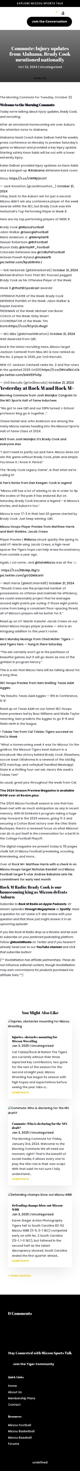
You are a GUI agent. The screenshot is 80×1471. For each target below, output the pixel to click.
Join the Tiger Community (33, 1364)
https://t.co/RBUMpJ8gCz (20, 570)
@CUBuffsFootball (51, 252)
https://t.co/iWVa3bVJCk (60, 370)
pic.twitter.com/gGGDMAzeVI (21, 575)
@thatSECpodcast (25, 288)
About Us (15, 1392)
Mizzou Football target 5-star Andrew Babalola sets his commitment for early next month (37, 874)
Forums (13, 1444)
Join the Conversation (49, 21)
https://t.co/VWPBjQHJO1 (28, 178)
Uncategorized (51, 67)
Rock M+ (18, 864)
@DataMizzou (45, 562)
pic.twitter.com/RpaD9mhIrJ (21, 262)
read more (20, 1092)
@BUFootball (38, 242)
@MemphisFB (39, 237)
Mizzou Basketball (21, 1431)
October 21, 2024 (65, 270)
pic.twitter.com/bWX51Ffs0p (21, 375)
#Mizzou (30, 540)
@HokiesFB (43, 257)
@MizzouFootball (31, 227)
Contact (14, 1405)
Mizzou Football (19, 1425)
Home (12, 1386)
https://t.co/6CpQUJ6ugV (28, 326)
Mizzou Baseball (20, 1438)
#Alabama (36, 170)
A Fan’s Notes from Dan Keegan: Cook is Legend (36, 483)
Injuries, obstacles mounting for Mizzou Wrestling (34, 1039)
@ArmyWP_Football (34, 247)
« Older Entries (19, 1276)
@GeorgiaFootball (34, 232)
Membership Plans (21, 1398)
